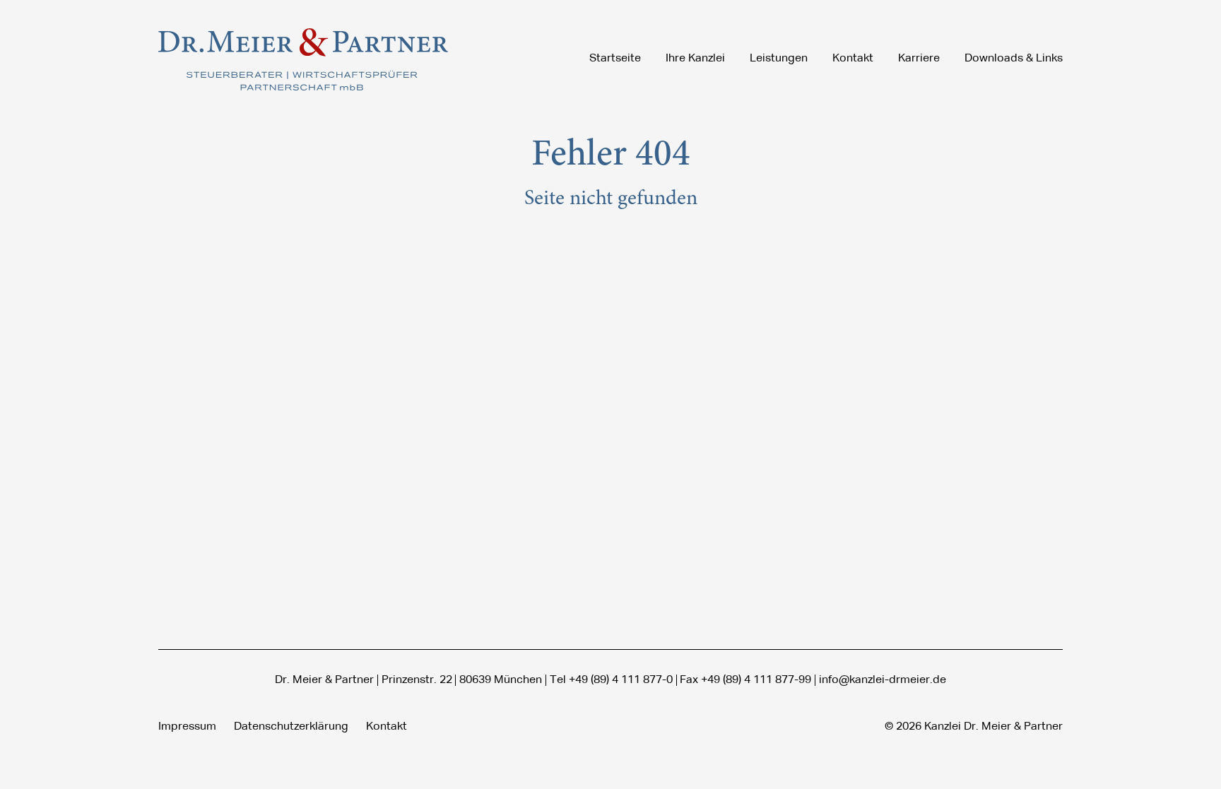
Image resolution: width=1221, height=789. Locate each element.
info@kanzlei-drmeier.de (882, 680)
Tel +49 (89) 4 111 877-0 (611, 680)
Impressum (187, 726)
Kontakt (386, 726)
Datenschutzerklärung (291, 726)
